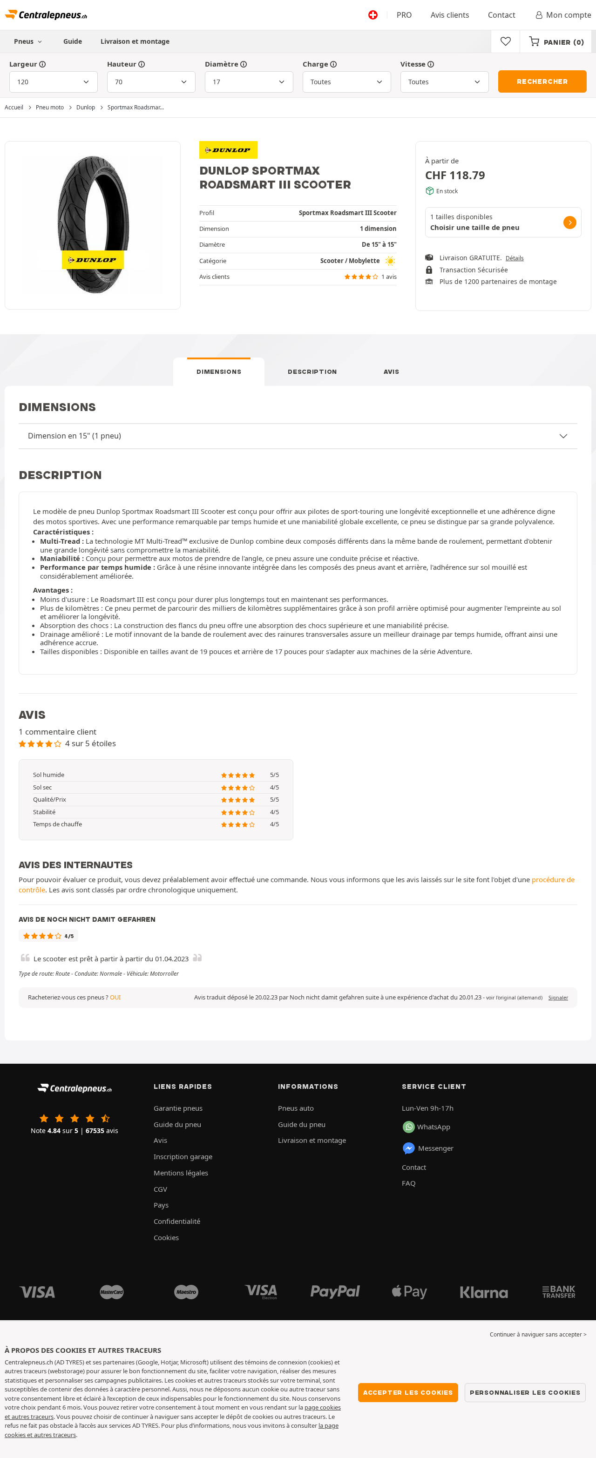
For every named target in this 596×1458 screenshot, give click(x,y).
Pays (161, 1204)
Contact (501, 15)
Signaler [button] (558, 997)
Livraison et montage (135, 41)
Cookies (166, 1237)
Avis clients (450, 15)
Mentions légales (181, 1172)
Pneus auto (296, 1108)
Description (312, 371)
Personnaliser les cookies (525, 1392)
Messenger (436, 1148)
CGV (160, 1189)
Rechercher (542, 81)
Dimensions (218, 371)
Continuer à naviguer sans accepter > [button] (538, 1334)
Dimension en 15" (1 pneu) (74, 436)
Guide (72, 41)
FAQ (409, 1183)
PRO (404, 15)
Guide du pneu (177, 1124)
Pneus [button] (24, 41)
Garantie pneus (178, 1108)
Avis (392, 371)
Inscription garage (183, 1156)
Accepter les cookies (408, 1392)
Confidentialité (177, 1221)
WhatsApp (433, 1126)
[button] (514, 997)
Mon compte (568, 15)
